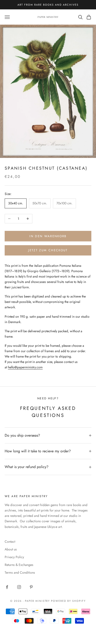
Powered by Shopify (68, 601)
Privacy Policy (14, 557)
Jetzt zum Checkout (48, 250)
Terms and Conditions (20, 572)
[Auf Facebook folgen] (7, 587)
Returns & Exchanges (19, 564)
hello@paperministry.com (25, 367)
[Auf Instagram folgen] (19, 587)
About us (11, 549)
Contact (10, 541)
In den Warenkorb (47, 236)
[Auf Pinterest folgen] (31, 587)
